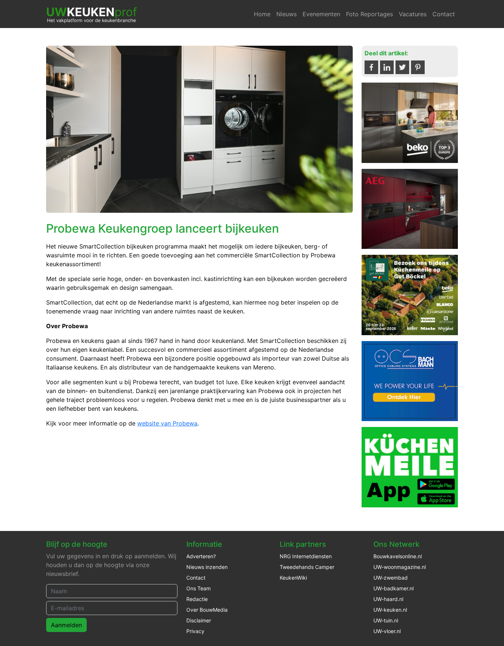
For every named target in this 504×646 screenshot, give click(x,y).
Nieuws (286, 14)
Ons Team (198, 588)
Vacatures (413, 14)
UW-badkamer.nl (393, 588)
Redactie (197, 599)
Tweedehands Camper (307, 567)
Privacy (195, 631)
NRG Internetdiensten (306, 556)
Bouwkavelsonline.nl (397, 556)
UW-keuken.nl (390, 610)
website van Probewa (167, 423)
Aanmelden (66, 625)
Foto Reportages (369, 14)
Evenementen (321, 14)
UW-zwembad (390, 577)
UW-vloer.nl (387, 631)
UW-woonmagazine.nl (399, 567)
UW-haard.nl (388, 599)
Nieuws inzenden (207, 567)
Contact (443, 14)
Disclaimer (198, 620)
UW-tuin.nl (385, 620)
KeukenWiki (293, 577)
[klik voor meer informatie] (410, 122)
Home (262, 14)
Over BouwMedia (207, 610)
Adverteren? (201, 556)
